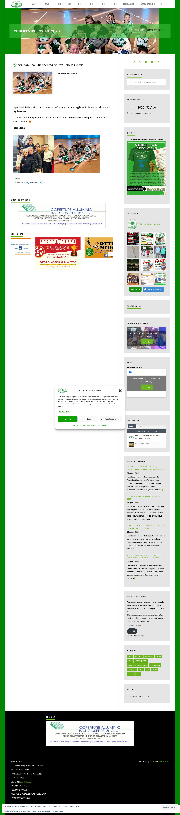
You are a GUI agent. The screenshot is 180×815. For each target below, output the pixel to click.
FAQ (129, 656)
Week (144, 431)
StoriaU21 (132, 669)
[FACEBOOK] (134, 62)
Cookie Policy (76, 425)
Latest (140, 426)
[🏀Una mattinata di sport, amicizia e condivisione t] (133, 279)
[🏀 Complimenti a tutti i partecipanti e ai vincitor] (147, 252)
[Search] (161, 4)
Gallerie (138, 656)
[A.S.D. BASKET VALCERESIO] (16, 4)
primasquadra (141, 661)
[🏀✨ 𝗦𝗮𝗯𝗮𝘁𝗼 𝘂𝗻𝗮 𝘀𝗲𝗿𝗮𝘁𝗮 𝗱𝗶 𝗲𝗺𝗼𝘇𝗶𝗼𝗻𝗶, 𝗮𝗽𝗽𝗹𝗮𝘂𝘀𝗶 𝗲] (160, 252)
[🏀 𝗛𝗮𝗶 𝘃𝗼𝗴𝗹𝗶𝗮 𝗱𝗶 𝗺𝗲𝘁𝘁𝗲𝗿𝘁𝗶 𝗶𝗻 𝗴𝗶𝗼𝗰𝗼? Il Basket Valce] (160, 265)
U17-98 (130, 674)
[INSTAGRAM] (146, 62)
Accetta (68, 419)
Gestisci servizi (64, 411)
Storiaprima (155, 665)
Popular (132, 426)
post (130, 661)
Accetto (146, 342)
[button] (120, 390)
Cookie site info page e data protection (94, 425)
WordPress (164, 761)
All (156, 431)
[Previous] (131, 107)
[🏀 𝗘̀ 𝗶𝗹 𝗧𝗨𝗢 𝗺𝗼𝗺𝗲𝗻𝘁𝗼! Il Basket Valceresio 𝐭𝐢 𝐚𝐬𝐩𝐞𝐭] (147, 265)
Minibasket (139, 30)
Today (138, 431)
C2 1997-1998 (139, 443)
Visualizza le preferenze (111, 419)
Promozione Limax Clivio (137, 665)
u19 (138, 674)
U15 (147, 669)
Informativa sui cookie (55, 811)
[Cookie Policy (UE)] (157, 62)
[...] (161, 490)
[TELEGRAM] (152, 62)
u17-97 (154, 669)
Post (61, 65)
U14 (141, 669)
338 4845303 (25, 781)
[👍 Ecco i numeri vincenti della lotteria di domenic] (133, 252)
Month (150, 431)
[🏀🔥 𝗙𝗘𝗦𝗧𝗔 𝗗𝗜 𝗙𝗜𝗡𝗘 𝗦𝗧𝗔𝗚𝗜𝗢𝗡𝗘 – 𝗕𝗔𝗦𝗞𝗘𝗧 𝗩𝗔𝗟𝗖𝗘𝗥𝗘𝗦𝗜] (160, 279)
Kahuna (153, 761)
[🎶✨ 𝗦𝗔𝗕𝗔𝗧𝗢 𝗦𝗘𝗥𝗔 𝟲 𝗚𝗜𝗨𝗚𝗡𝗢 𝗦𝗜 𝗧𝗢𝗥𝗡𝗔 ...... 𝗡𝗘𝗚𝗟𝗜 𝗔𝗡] (133, 265)
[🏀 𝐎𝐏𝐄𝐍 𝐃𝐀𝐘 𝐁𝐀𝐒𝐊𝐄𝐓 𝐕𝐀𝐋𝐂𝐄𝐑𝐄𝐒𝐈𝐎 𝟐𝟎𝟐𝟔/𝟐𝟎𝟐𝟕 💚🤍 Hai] (147, 238)
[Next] (162, 107)
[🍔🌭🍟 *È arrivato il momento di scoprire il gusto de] (147, 279)
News (54, 65)
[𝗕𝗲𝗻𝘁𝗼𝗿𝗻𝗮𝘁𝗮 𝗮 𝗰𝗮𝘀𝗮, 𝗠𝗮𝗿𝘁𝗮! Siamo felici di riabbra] (160, 238)
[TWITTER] (140, 62)
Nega (88, 419)
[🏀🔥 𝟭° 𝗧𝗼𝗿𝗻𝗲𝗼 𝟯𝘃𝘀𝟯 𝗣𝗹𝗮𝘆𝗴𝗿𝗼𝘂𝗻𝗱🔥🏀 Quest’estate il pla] (133, 238)
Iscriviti (132, 631)
